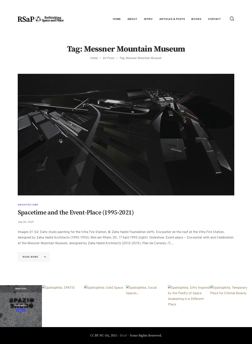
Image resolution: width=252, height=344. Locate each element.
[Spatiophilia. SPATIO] (63, 306)
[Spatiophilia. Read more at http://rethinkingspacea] (21, 306)
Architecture (28, 204)
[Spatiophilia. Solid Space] (105, 306)
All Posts (109, 58)
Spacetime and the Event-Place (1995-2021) (76, 213)
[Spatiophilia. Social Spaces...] (147, 306)
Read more (30, 257)
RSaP (123, 336)
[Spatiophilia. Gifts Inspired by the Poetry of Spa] (189, 306)
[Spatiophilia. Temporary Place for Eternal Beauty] (231, 306)
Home (94, 58)
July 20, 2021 (26, 222)
